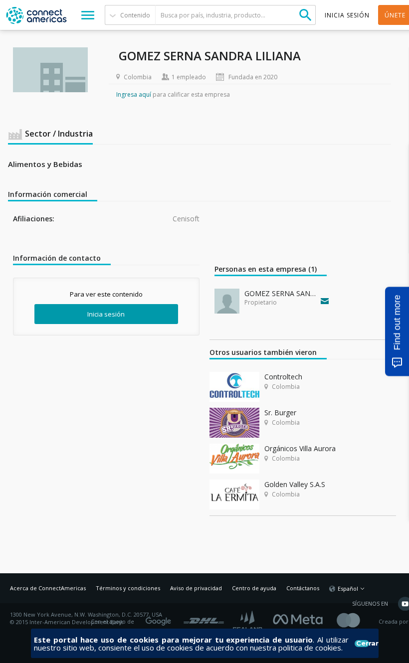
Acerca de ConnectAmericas (48, 588)
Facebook (300, 618)
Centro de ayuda (254, 588)
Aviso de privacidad (196, 588)
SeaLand (248, 622)
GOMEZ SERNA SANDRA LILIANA (280, 293)
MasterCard (357, 622)
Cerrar (362, 643)
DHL (204, 618)
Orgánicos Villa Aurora (300, 448)
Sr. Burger (280, 412)
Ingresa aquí (133, 94)
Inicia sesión (106, 314)
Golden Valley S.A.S (294, 484)
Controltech (283, 376)
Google (160, 618)
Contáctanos (302, 588)
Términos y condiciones (128, 588)
